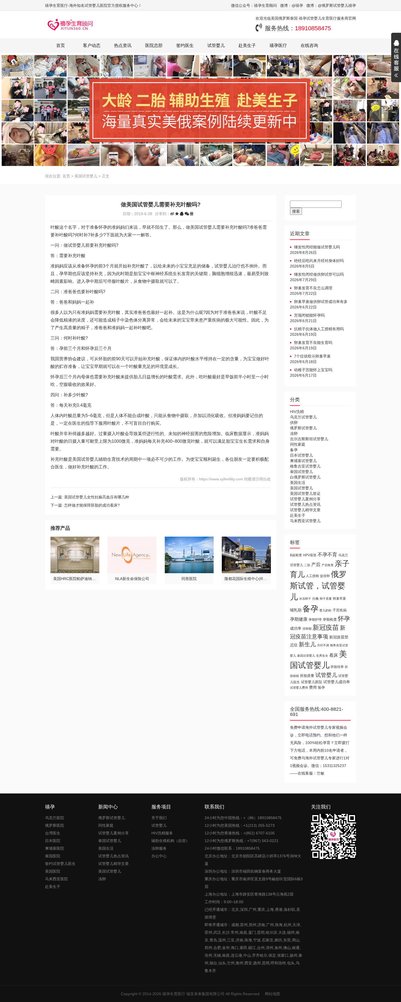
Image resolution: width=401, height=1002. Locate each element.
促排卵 (325, 576)
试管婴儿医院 (311, 682)
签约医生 (185, 45)
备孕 (294, 450)
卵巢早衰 (339, 598)
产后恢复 (328, 565)
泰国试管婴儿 (301, 471)
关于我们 (159, 818)
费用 (313, 687)
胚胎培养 (337, 667)
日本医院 (52, 841)
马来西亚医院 (56, 879)
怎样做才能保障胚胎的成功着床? (92, 505)
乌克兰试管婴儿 (303, 417)
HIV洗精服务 (162, 833)
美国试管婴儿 (85, 176)
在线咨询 (309, 45)
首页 (60, 45)
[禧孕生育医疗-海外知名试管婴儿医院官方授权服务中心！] (70, 24)
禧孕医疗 (278, 45)
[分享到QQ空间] (177, 214)
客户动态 (91, 45)
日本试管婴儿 (301, 455)
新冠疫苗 (326, 627)
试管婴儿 (216, 45)
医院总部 (154, 45)
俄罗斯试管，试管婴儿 (318, 585)
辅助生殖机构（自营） (170, 841)
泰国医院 (52, 856)
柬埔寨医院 (54, 848)
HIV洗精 (297, 411)
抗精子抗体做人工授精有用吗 (319, 329)
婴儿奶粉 (325, 610)
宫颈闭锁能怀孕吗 (309, 315)
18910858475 (313, 28)
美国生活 (297, 482)
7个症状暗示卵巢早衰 (312, 356)
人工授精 (312, 576)
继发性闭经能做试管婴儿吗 (317, 247)
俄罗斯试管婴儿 (303, 428)
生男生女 (322, 655)
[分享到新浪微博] (172, 214)
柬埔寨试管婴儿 (303, 461)
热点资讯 (122, 45)
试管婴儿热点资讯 (305, 504)
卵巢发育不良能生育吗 (313, 342)
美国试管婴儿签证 (305, 493)
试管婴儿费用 (299, 687)
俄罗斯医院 (54, 825)
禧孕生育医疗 (173, 994)
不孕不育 (327, 554)
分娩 (315, 598)
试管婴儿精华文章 (305, 510)
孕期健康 (298, 619)
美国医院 (52, 871)
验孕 (321, 687)
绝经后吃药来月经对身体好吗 (319, 260)
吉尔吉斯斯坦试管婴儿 (309, 439)
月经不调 (323, 645)
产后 (316, 564)
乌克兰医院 (54, 818)
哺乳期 (295, 610)
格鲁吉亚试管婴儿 (305, 466)
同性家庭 (297, 444)
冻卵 (294, 433)
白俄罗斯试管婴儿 (305, 477)
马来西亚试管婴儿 (305, 521)
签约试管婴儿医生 (60, 863)
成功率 (295, 628)
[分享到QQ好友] (182, 214)
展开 (396, 59)
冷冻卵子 (305, 598)
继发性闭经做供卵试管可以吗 (319, 274)
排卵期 (307, 628)
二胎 (307, 565)
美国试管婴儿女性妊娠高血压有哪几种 (96, 497)
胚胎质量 (307, 676)
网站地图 (272, 994)
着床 (333, 655)
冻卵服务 (159, 848)
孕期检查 (330, 619)
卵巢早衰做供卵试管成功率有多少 (319, 301)
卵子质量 (326, 598)
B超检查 (296, 555)
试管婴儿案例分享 (305, 499)
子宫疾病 (340, 610)
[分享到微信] (187, 214)
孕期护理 (315, 620)
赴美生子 (247, 45)
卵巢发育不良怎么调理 (313, 288)
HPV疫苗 (309, 555)
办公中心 (159, 856)
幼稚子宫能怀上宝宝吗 (313, 370)
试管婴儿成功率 (336, 682)
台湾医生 (52, 833)
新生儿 (307, 644)
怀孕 (344, 618)
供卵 (294, 422)
